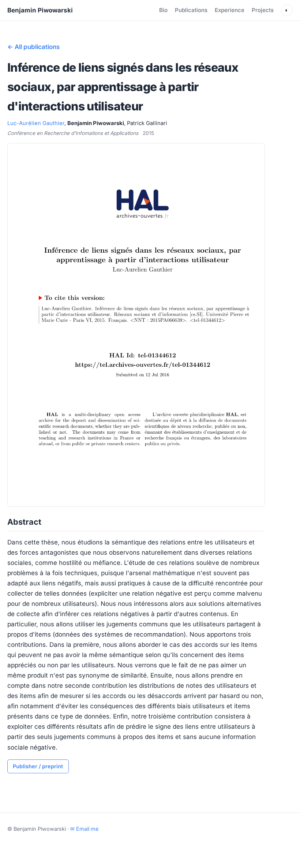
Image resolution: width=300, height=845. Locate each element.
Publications (191, 10)
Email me (84, 829)
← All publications (33, 46)
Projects (263, 10)
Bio (163, 10)
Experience (229, 10)
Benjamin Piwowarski (40, 10)
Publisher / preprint (38, 766)
